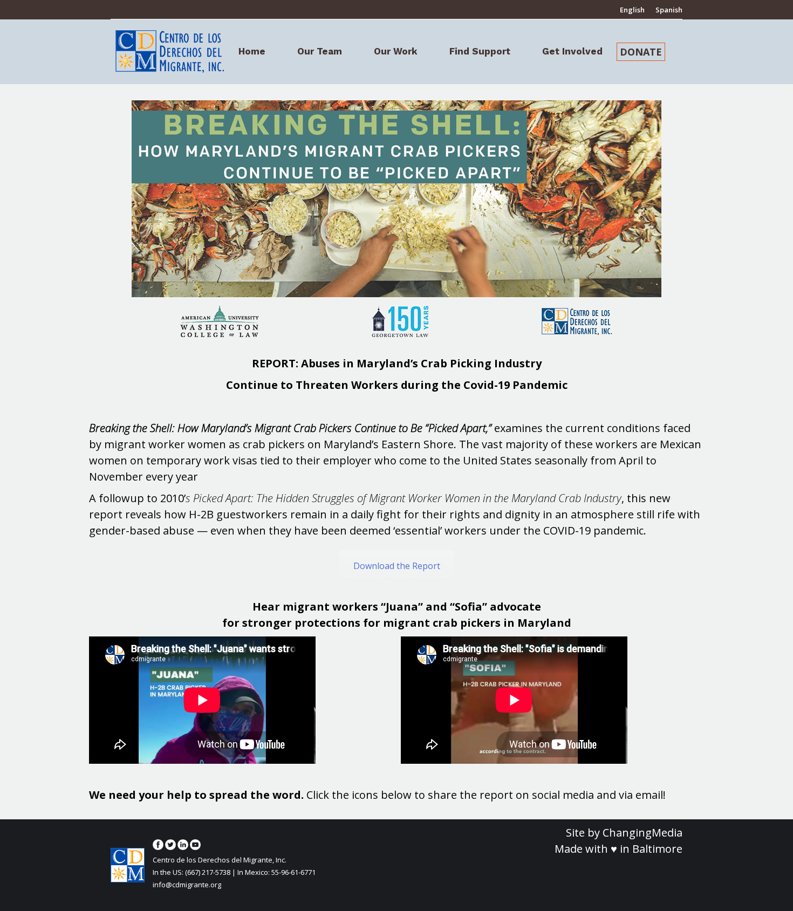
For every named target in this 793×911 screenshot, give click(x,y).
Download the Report (396, 566)
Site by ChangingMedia (624, 832)
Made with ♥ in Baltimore (618, 848)
